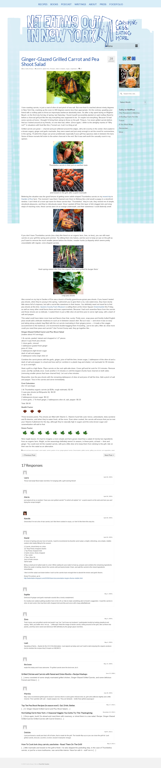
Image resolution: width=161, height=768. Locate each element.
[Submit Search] (121, 94)
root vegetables (106, 450)
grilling (92, 450)
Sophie (27, 594)
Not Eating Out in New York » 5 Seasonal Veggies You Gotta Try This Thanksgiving (56, 713)
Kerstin (27, 518)
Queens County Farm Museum (52, 307)
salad (113, 450)
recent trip (106, 196)
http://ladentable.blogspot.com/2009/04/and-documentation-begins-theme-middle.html (53, 578)
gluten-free (46, 68)
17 (81, 68)
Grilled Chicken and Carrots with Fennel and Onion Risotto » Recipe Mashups (54, 674)
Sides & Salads (60, 68)
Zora (26, 619)
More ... (122, 132)
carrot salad (42, 450)
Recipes (52, 68)
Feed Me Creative (44, 764)
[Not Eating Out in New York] (80, 30)
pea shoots (97, 450)
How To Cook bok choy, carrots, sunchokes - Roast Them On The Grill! (51, 744)
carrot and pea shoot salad (30, 450)
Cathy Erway (29, 68)
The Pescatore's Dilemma (129, 113)
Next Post (108, 455)
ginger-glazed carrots (66, 450)
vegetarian (73, 68)
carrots (49, 450)
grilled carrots (85, 450)
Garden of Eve (27, 199)
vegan (68, 68)
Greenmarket (99, 307)
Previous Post (29, 455)
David (26, 538)
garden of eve (55, 450)
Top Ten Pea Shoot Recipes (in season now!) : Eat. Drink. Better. (48, 705)
